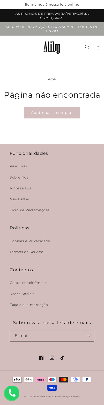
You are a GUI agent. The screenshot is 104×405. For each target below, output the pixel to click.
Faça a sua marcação (29, 305)
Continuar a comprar (52, 112)
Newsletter (20, 199)
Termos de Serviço (26, 252)
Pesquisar (18, 166)
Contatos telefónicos (29, 282)
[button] (6, 47)
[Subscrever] (88, 336)
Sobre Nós (19, 177)
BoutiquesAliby (42, 396)
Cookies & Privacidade (30, 241)
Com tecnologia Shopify (66, 396)
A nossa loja (20, 188)
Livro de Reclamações (30, 210)
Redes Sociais (22, 294)
